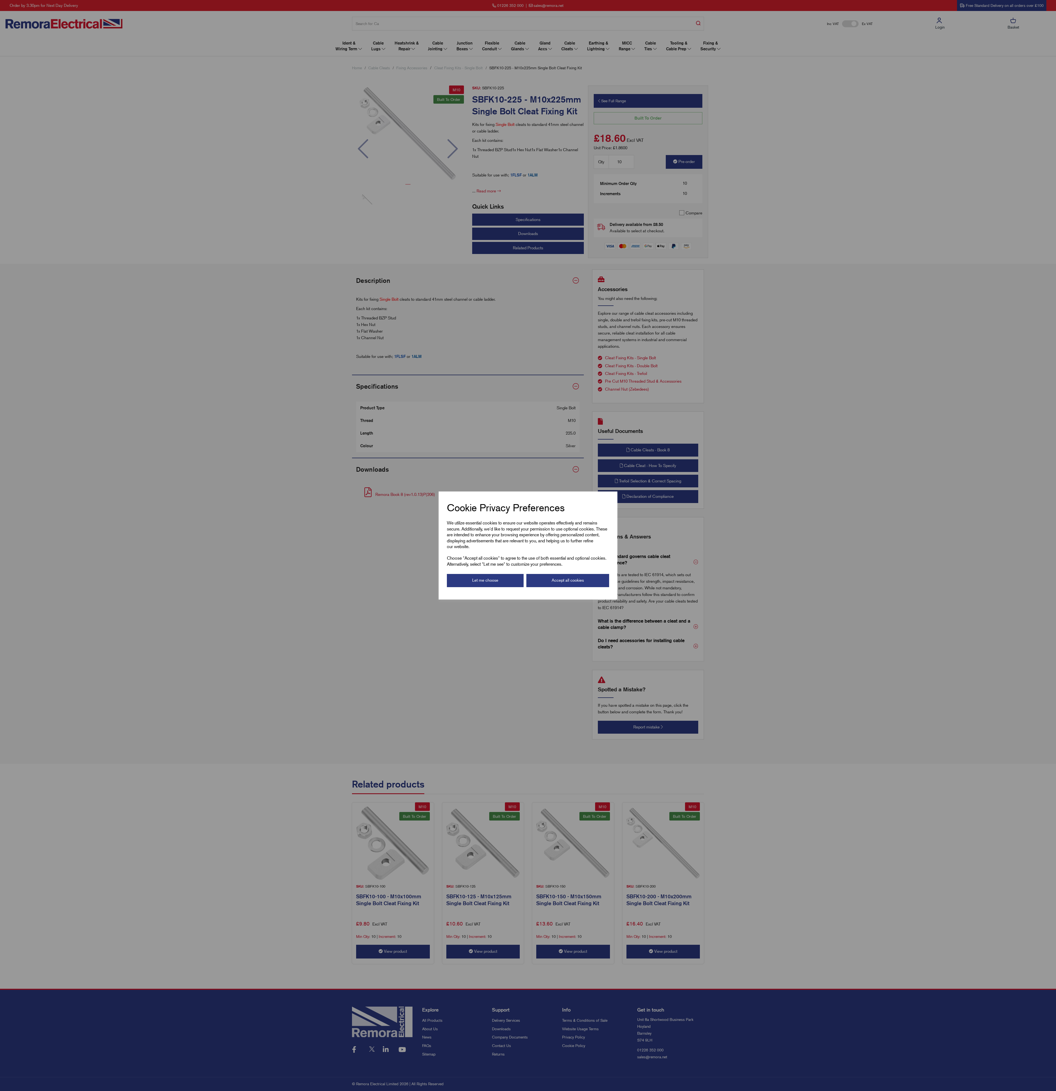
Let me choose (485, 580)
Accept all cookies (568, 580)
